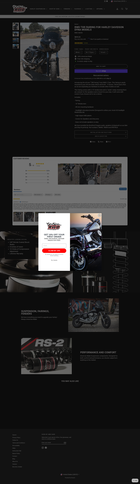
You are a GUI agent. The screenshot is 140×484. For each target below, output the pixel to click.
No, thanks (54, 260)
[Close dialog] (99, 215)
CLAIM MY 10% (54, 251)
